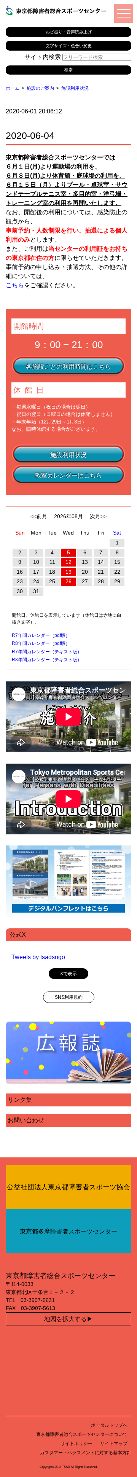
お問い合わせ (26, 1120)
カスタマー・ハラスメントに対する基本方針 (85, 1452)
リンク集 (20, 1100)
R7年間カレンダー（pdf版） (41, 635)
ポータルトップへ (109, 1425)
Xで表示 (68, 973)
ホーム (12, 88)
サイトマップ (113, 1443)
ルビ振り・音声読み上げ (69, 32)
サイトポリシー (76, 1443)
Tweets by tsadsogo (38, 957)
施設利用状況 (75, 88)
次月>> (98, 516)
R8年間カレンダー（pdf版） (41, 643)
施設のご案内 (40, 88)
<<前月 (38, 516)
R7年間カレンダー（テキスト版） (47, 651)
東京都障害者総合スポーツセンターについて (81, 1434)
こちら (15, 285)
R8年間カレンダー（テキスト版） (47, 659)
